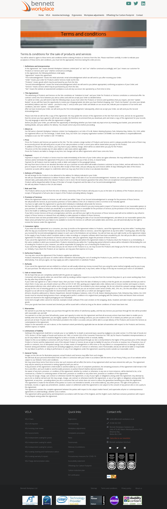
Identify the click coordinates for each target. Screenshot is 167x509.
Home (41, 15)
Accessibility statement (76, 461)
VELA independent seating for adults (38, 442)
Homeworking (73, 424)
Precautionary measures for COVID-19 (82, 456)
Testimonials (72, 442)
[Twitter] (135, 3)
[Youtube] (128, 3)
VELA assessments (32, 433)
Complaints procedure (76, 433)
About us (138, 488)
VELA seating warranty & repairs (36, 456)
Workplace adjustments (94, 15)
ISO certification (74, 475)
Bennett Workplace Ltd (28, 488)
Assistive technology (61, 15)
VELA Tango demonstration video (37, 461)
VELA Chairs (29, 419)
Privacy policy (126, 488)
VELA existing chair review (34, 428)
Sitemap (94, 488)
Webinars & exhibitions (76, 447)
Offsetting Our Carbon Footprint (120, 15)
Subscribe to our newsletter (120, 438)
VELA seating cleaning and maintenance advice (42, 452)
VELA (48, 15)
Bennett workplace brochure (120, 442)
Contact (139, 15)
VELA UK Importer (31, 424)
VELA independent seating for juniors (38, 438)
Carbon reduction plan (76, 470)
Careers (71, 452)
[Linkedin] (143, 3)
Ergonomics (77, 15)
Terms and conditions (109, 488)
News (70, 438)
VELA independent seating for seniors (38, 447)
